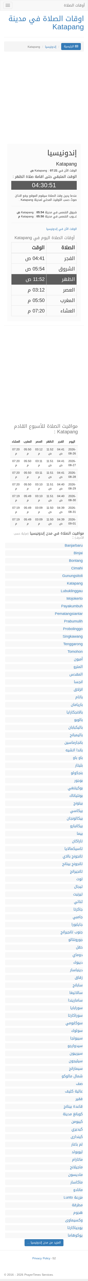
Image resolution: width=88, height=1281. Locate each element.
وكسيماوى (74, 1220)
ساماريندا (75, 1000)
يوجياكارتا (75, 1228)
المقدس (76, 674)
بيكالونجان (75, 818)
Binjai (78, 553)
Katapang (75, 583)
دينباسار (76, 970)
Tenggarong (73, 644)
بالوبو (78, 720)
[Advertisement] (44, 100)
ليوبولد (77, 1152)
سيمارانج (76, 1068)
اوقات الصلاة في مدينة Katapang (46, 23)
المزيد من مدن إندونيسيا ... (44, 1242)
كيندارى (77, 1137)
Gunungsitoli (72, 576)
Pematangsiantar (69, 614)
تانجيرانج (76, 871)
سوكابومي (74, 1023)
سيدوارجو (75, 1046)
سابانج (78, 985)
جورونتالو (75, 940)
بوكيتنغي (75, 788)
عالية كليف (74, 1091)
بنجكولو (77, 773)
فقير (79, 1099)
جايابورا (77, 924)
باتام (79, 697)
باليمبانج (76, 735)
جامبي (78, 917)
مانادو (78, 1190)
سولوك (77, 1030)
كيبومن (77, 1121)
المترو (78, 667)
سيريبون (76, 1053)
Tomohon (75, 651)
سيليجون (76, 1061)
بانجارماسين (73, 742)
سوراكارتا (75, 1015)
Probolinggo (73, 629)
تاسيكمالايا (73, 849)
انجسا (78, 682)
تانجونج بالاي (73, 856)
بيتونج (78, 803)
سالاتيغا (76, 993)
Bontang (76, 560)
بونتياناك (76, 795)
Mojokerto (75, 598)
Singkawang (73, 636)
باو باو (78, 758)
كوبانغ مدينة (73, 1114)
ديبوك (78, 962)
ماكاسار (76, 1182)
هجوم (78, 1212)
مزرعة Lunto (73, 1197)
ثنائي (78, 902)
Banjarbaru (74, 545)
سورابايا (76, 1008)
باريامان (77, 705)
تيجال (78, 886)
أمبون (78, 659)
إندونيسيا (50, 47)
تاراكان (77, 841)
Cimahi (77, 568)
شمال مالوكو (72, 1076)
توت (79, 879)
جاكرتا (78, 909)
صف (79, 1084)
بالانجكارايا (75, 712)
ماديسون (75, 1175)
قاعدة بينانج (73, 1106)
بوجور (78, 780)
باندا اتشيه (74, 750)
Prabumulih (73, 621)
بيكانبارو (76, 826)
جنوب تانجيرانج (72, 932)
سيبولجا (76, 1038)
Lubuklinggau (72, 591)
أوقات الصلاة (74, 5)
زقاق (79, 977)
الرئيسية (69, 46)
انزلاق (78, 689)
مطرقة (77, 1205)
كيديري (77, 1129)
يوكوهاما (75, 1235)
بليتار (79, 765)
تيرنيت (78, 894)
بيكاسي (76, 811)
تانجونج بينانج (72, 864)
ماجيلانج (76, 1167)
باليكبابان (75, 727)
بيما (80, 833)
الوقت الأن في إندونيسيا (61, 229)
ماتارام (77, 1159)
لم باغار (77, 1144)
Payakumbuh (72, 606)
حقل (79, 947)
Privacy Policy (41, 1258)
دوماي (77, 955)
